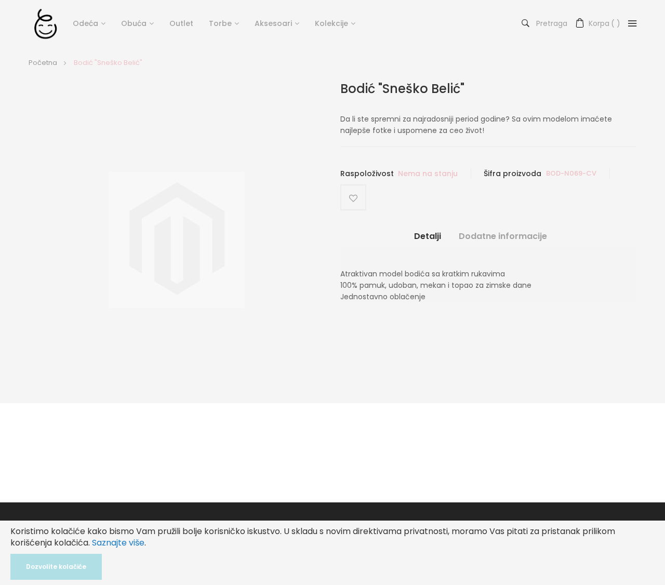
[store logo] (45, 23)
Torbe (220, 23)
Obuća (134, 23)
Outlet (181, 23)
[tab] (427, 240)
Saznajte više (118, 543)
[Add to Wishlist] (353, 197)
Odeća (85, 23)
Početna (43, 63)
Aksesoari (273, 23)
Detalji (427, 236)
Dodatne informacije (503, 236)
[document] (332, 553)
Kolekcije (331, 23)
